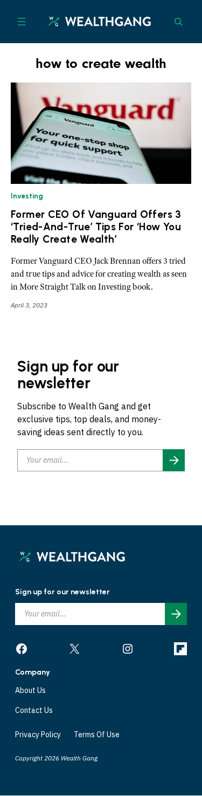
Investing (27, 196)
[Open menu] (21, 21)
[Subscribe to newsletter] (174, 460)
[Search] (178, 21)
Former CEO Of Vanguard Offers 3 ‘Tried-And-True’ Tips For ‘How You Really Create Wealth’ (96, 227)
